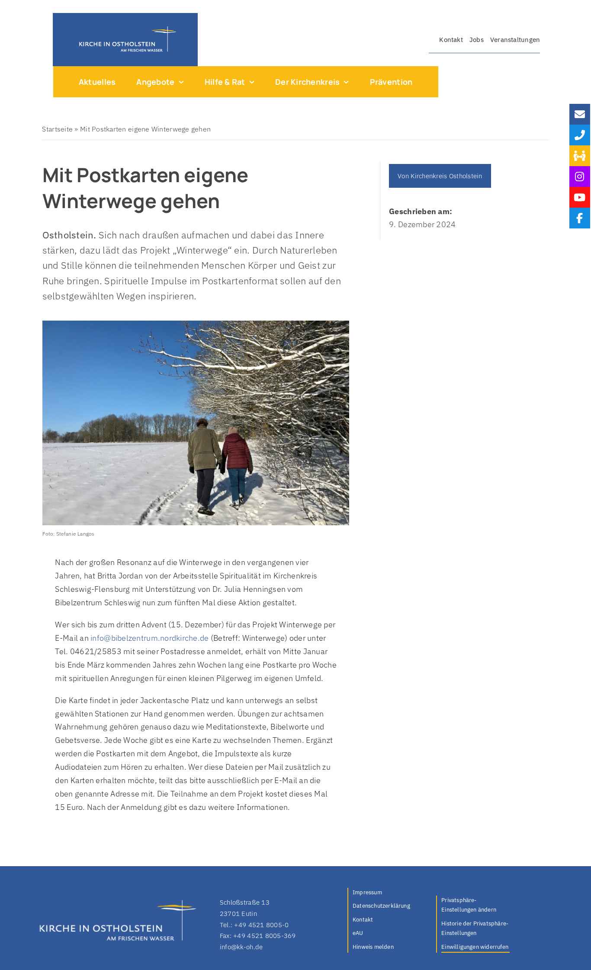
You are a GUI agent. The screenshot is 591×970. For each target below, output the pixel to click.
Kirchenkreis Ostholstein (446, 176)
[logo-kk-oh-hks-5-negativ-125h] (125, 28)
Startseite (57, 129)
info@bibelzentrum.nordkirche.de (149, 638)
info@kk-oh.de (241, 947)
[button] (475, 906)
